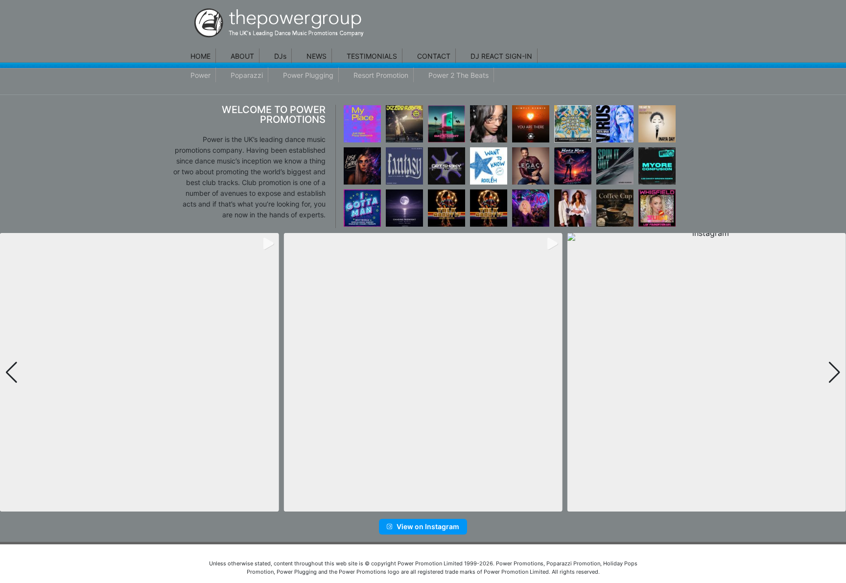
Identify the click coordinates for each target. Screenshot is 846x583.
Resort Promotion (380, 75)
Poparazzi (247, 75)
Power (200, 75)
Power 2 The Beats (458, 75)
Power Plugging (308, 75)
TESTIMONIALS (372, 56)
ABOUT (242, 56)
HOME (200, 56)
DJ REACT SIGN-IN (501, 56)
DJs (280, 56)
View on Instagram (428, 526)
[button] (407, 505)
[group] (139, 372)
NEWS (316, 56)
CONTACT (433, 56)
